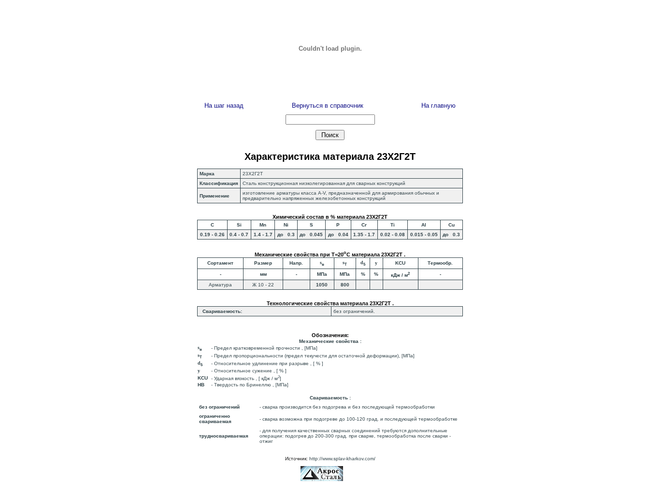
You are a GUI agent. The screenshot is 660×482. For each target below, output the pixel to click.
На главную (438, 105)
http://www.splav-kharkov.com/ (342, 458)
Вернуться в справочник (327, 105)
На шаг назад (224, 105)
